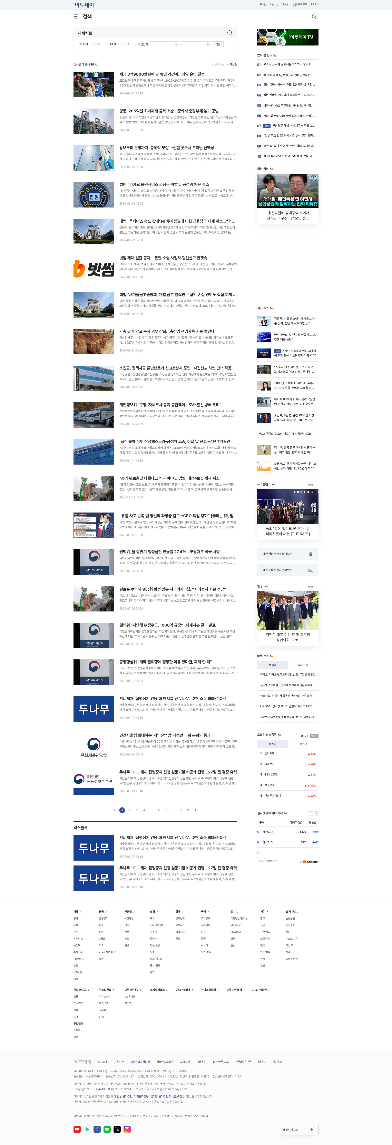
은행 (101, 925)
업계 (127, 925)
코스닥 (303, 744)
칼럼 (288, 952)
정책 (127, 931)
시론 (288, 931)
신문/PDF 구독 (300, 4)
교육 (262, 925)
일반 (76, 979)
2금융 (102, 938)
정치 (233, 911)
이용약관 (119, 1061)
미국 (203, 931)
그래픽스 (103, 1010)
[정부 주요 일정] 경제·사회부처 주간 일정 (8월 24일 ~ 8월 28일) (303, 136)
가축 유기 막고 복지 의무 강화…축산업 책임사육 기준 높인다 (166, 331)
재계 (152, 918)
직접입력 (143, 44)
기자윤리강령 (141, 1096)
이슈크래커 (104, 996)
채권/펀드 (79, 958)
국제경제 (205, 918)
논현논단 (290, 918)
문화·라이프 (80, 989)
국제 (203, 911)
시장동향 (129, 918)
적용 (217, 44)
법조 (262, 918)
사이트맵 (277, 1061)
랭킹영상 (129, 1003)
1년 (127, 43)
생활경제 (180, 931)
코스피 (272, 744)
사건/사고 (265, 931)
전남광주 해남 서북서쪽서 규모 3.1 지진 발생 (295, 126)
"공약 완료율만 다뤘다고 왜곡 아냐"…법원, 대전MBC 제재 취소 (169, 478)
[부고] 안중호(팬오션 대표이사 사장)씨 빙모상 (285, 434)
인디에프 (269, 753)
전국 (262, 945)
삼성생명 (269, 785)
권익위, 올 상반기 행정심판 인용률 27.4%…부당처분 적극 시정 (169, 551)
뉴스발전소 (105, 989)
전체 (85, 43)
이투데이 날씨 (234, 989)
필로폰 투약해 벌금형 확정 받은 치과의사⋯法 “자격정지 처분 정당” (172, 589)
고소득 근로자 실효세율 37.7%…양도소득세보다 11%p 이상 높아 (302, 64)
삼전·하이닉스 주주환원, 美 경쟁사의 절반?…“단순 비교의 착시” (302, 106)
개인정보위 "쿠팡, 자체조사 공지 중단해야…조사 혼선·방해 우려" (170, 404)
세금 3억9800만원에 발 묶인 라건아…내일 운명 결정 (162, 74)
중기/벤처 (155, 965)
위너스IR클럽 (208, 989)
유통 (152, 952)
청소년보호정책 (165, 1061)
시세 (76, 931)
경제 (178, 911)
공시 (76, 918)
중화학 (153, 938)
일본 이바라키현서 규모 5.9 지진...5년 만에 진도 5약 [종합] (299, 85)
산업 (152, 911)
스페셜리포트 (157, 989)
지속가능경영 (259, 989)
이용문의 (201, 1061)
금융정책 (103, 918)
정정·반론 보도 (221, 1061)
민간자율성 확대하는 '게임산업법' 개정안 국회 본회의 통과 (164, 735)
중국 (203, 938)
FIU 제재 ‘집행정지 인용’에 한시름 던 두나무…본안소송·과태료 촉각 (172, 698)
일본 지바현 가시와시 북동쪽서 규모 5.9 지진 (290, 95)
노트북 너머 (292, 958)
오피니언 (291, 911)
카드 (101, 945)
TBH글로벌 (271, 774)
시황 (76, 925)
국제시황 (78, 972)
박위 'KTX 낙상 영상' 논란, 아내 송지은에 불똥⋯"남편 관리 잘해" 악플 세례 (308, 146)
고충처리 (185, 1061)
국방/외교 (236, 931)
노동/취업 (265, 938)
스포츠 (77, 1030)
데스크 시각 (292, 938)
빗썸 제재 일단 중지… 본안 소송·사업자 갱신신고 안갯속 (163, 257)
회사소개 (102, 1061)
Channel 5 (183, 989)
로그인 (263, 4)
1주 (99, 43)
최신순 (233, 64)
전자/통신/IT (157, 925)
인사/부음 (265, 952)
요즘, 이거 (104, 1003)
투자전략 (303, 665)
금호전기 (269, 764)
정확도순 (219, 64)
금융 (101, 911)
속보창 (285, 4)
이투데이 (101, 1089)
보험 (101, 931)
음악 (76, 1016)
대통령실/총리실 (239, 918)
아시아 (204, 945)
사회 (262, 911)
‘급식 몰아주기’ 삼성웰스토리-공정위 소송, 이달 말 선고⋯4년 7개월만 (174, 441)
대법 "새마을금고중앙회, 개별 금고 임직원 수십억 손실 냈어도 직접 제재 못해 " (181, 294)
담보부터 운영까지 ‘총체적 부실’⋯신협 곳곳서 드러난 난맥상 (166, 147)
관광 (76, 996)
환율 (76, 965)
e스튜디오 (130, 996)
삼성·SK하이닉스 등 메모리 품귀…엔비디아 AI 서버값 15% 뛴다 (301, 156)
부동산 (128, 911)
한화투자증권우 (273, 795)
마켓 (76, 911)
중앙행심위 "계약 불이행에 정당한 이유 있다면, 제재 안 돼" (165, 661)
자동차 (153, 931)
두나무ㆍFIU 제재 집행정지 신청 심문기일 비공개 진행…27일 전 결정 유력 (178, 772)
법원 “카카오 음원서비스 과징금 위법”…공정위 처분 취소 (164, 184)
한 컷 (101, 1016)
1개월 (113, 43)
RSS (313, 4)
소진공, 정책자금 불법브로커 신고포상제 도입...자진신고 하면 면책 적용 (175, 368)
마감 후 (289, 945)
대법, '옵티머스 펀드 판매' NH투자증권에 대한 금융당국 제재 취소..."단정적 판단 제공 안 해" (191, 221)
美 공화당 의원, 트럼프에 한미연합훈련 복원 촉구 (293, 75)
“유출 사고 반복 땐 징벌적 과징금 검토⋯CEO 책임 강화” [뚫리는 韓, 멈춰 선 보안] (185, 515)
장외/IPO (78, 938)
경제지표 (180, 925)
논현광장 (290, 925)
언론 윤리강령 (124, 1096)
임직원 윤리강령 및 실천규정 (166, 1096)
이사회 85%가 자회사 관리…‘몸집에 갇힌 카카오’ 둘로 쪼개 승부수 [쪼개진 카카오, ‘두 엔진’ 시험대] (294, 404)
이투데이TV (131, 989)
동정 (262, 958)
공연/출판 (79, 1023)
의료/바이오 (156, 958)
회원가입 (274, 4)
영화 (76, 1010)
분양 (127, 938)
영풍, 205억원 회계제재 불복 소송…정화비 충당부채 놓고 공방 (169, 111)
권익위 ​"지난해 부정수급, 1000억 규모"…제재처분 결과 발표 (167, 625)
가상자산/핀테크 (107, 952)
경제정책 (180, 918)
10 (188, 810)
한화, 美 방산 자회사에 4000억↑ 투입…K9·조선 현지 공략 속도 (302, 116)
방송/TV (78, 1003)
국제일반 (205, 925)
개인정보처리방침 (140, 1061)
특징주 (272, 665)
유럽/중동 (206, 952)
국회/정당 (236, 925)
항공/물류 (155, 945)
